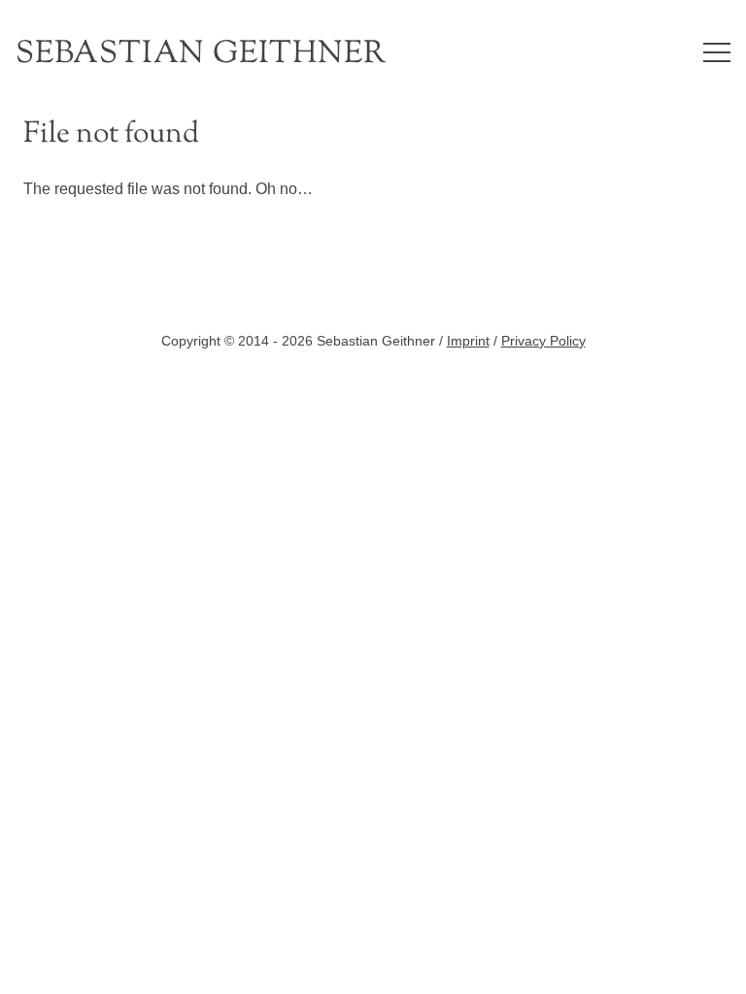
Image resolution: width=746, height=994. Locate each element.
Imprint (468, 340)
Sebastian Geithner (201, 54)
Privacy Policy (543, 340)
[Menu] (716, 52)
